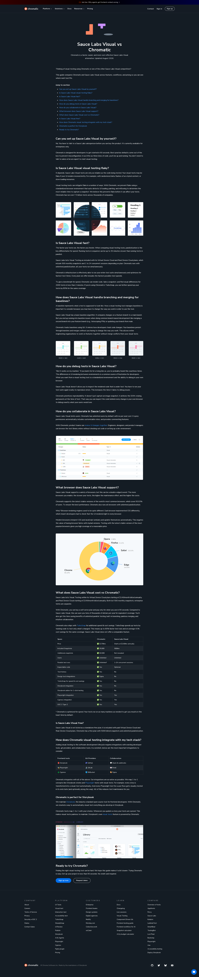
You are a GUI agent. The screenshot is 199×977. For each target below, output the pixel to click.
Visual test (59, 908)
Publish (57, 930)
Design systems (91, 912)
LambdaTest (152, 923)
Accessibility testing (155, 949)
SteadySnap (59, 923)
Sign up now (63, 880)
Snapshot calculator (124, 930)
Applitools (151, 908)
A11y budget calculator (125, 934)
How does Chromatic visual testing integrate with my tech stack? (85, 122)
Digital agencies (92, 916)
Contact (150, 9)
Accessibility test (61, 916)
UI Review (59, 927)
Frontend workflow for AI (126, 927)
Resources (78, 9)
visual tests (107, 814)
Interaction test (60, 912)
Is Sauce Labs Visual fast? (69, 96)
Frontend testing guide (125, 923)
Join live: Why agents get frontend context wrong (100, 2)
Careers (27, 908)
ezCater (89, 930)
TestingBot (152, 930)
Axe (149, 945)
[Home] (31, 8)
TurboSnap (81, 625)
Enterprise (89, 905)
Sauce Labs (152, 916)
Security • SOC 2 (30, 919)
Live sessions (121, 912)
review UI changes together (96, 425)
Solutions (59, 9)
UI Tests (58, 905)
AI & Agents (59, 938)
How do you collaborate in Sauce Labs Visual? (78, 107)
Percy (150, 912)
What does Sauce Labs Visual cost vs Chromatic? (79, 115)
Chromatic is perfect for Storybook (73, 126)
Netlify (88, 919)
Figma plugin (59, 949)
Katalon (150, 919)
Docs (69, 9)
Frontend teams (91, 908)
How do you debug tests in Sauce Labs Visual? (78, 104)
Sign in (159, 9)
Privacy (27, 916)
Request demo (82, 880)
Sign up (170, 9)
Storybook (70, 802)
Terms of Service (30, 912)
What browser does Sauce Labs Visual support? (78, 111)
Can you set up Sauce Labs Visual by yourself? (78, 89)
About (26, 905)
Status (26, 923)
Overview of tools (154, 905)
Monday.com (90, 923)
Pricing (90, 9)
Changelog (121, 908)
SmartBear (151, 927)
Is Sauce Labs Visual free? (69, 118)
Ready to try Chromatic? (69, 129)
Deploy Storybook (154, 952)
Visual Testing (122, 916)
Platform (46, 9)
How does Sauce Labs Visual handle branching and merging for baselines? (89, 100)
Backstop (151, 938)
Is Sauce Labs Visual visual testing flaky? (75, 93)
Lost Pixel (151, 934)
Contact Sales (29, 927)
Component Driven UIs (125, 919)
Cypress (58, 945)
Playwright (89, 783)
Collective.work (91, 927)
